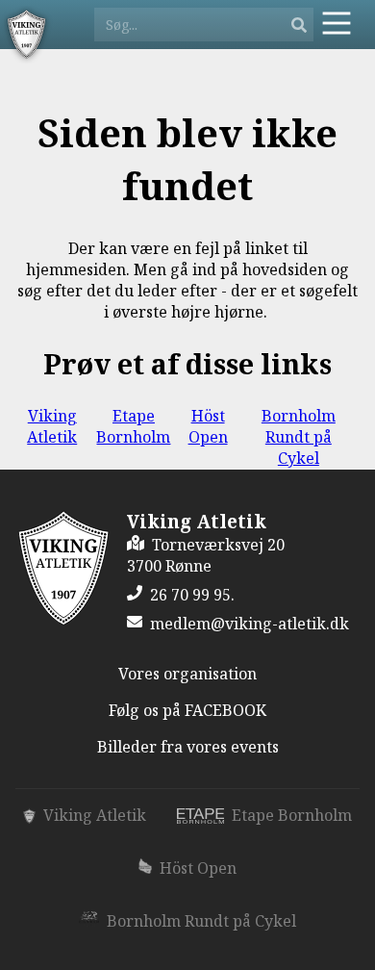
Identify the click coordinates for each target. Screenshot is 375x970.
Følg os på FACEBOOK (187, 710)
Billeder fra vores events (188, 746)
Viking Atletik (52, 426)
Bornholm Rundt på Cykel (299, 437)
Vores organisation (187, 673)
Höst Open (208, 426)
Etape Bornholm (133, 426)
